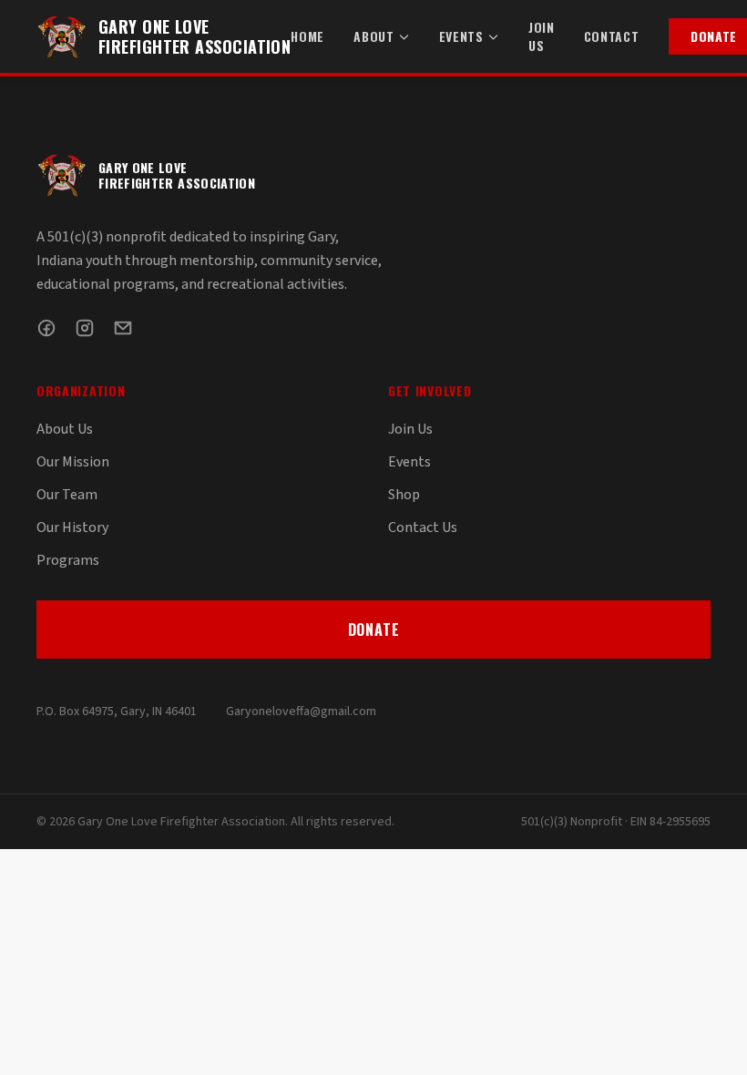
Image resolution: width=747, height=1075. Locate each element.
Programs (67, 560)
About (373, 36)
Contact (612, 36)
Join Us (541, 36)
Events (461, 36)
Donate (374, 629)
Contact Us (422, 527)
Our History (72, 527)
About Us (64, 429)
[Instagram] (85, 328)
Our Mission (72, 462)
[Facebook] (46, 328)
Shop (404, 495)
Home (307, 36)
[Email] (123, 328)
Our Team (66, 495)
